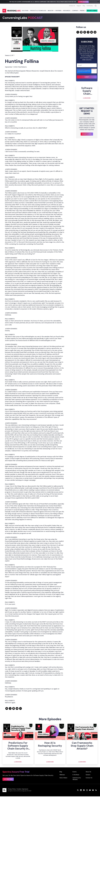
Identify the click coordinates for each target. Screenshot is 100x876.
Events (74, 772)
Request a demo (92, 10)
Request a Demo (86, 134)
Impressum (25, 789)
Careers (88, 775)
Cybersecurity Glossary (77, 778)
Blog (84, 5)
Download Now (83, 1)
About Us (88, 772)
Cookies (19, 789)
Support (79, 5)
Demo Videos (63, 778)
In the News (76, 775)
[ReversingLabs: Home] (11, 10)
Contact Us (72, 5)
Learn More (86, 98)
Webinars (62, 775)
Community (90, 5)
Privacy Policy (12, 789)
